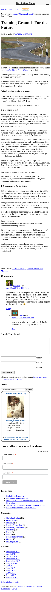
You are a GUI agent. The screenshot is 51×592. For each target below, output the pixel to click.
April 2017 (10, 573)
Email (38, 362)
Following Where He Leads (17, 498)
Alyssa (18, 34)
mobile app (8, 439)
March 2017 (11, 575)
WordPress (5, 589)
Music (8, 532)
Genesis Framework (34, 586)
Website (39, 367)
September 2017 (13, 561)
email (26, 437)
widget (23, 439)
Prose (20, 586)
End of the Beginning (15, 496)
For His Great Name (9, 9)
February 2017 (12, 577)
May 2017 (10, 570)
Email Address (9, 454)
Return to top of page (10, 582)
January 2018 (11, 556)
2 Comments (26, 34)
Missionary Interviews (15, 527)
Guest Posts (11, 520)
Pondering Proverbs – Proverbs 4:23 (21, 508)
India (23, 421)
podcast (16, 439)
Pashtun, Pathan (12, 421)
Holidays (10, 523)
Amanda (16, 286)
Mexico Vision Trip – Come (16, 70)
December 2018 (12, 552)
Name (38, 358)
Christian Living (19, 269)
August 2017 (11, 563)
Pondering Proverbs (14, 537)
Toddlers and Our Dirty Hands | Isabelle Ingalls (25, 505)
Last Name (7, 473)
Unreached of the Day (13, 437)
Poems (9, 534)
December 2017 (12, 559)
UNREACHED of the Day (15, 393)
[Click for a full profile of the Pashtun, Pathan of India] (15, 417)
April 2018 (10, 554)
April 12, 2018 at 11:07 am (17, 288)
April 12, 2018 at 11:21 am (23, 318)
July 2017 (10, 566)
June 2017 (10, 568)
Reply (8, 308)
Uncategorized (12, 541)
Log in (14, 589)
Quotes (9, 539)
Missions (4, 271)
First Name (7, 463)
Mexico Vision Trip (35, 269)
